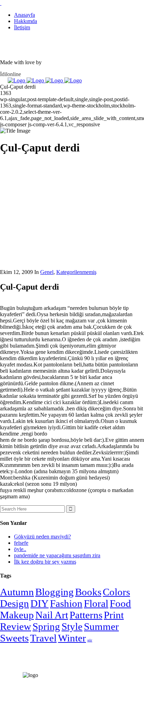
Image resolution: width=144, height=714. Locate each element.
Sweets (14, 638)
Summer (101, 626)
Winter (72, 638)
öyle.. (20, 549)
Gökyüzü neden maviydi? (42, 537)
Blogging (54, 591)
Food (120, 603)
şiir (89, 640)
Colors (116, 591)
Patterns (86, 614)
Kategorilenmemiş (76, 272)
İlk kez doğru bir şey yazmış (45, 562)
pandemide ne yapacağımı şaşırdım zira (57, 555)
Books (88, 591)
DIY (39, 603)
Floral (96, 603)
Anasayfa (24, 15)
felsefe (21, 543)
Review (15, 626)
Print (114, 614)
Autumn (17, 591)
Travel (43, 638)
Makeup (17, 614)
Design (14, 603)
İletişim (22, 27)
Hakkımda (25, 21)
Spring (46, 626)
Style (72, 626)
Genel (46, 272)
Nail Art (51, 614)
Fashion (66, 603)
